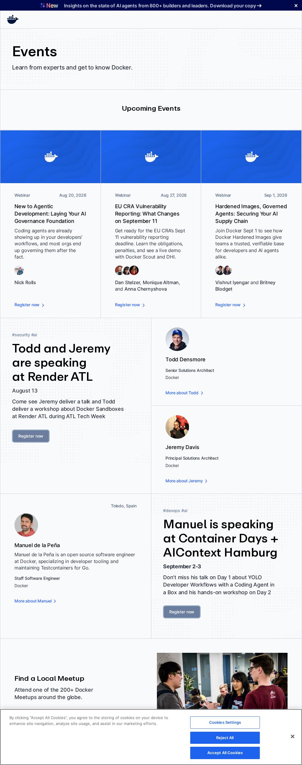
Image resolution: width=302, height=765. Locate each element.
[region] (151, 737)
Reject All (225, 737)
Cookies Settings (225, 722)
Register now (30, 435)
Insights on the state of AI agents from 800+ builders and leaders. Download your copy (160, 6)
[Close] (292, 736)
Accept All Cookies (225, 752)
